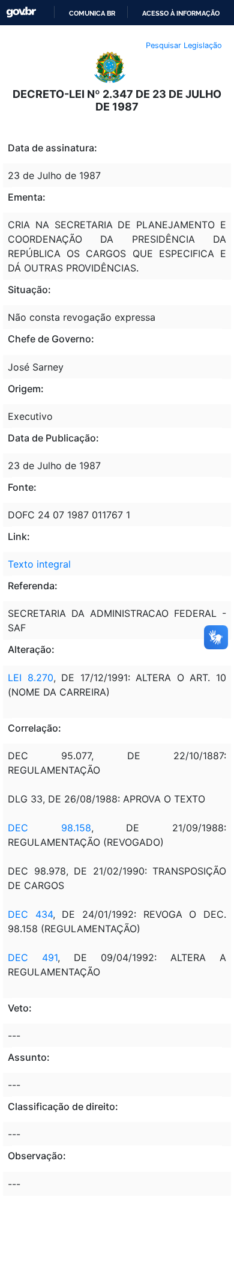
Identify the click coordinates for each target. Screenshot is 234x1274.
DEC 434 (30, 914)
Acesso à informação (181, 13)
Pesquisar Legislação (184, 45)
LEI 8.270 (30, 678)
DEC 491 (33, 957)
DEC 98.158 (49, 828)
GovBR (21, 12)
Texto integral (39, 564)
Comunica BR (92, 13)
